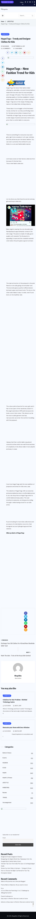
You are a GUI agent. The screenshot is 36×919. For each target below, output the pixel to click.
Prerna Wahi (4, 885)
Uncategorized (18, 803)
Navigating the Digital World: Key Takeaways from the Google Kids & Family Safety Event (16, 860)
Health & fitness (18, 778)
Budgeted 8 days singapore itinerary (11, 857)
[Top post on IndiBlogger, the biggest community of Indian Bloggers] (16, 81)
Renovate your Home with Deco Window (16, 727)
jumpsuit (12, 231)
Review (18, 793)
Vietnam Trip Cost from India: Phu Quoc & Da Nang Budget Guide (18, 865)
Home (2, 21)
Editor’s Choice (18, 753)
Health (18, 773)
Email (4, 838)
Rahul (2, 881)
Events (18, 758)
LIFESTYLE (10, 21)
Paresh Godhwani (6, 896)
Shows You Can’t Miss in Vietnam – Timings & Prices (16, 868)
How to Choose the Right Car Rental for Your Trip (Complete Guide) (15, 872)
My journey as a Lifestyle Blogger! (15, 881)
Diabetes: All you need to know (19, 885)
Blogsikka (7, 705)
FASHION (18, 763)
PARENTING (18, 788)
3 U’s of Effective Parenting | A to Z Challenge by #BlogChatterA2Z (15, 892)
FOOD (18, 768)
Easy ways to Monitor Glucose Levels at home (14, 898)
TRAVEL (18, 798)
